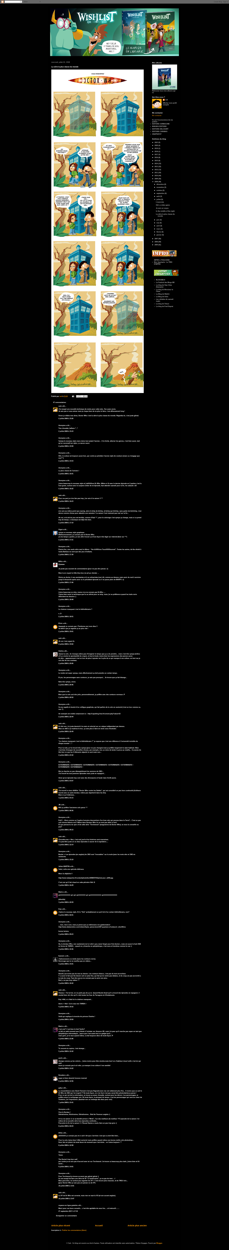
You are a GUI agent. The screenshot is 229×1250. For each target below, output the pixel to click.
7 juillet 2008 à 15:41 (65, 1102)
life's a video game (163, 205)
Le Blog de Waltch (162, 294)
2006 (156, 242)
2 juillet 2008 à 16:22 (65, 488)
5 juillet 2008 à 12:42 (65, 1051)
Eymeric (61, 956)
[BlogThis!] (79, 396)
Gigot (60, 529)
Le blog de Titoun (162, 304)
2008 (156, 182)
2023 (156, 142)
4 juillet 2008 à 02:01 (65, 915)
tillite (60, 1133)
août (158, 196)
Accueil (99, 1225)
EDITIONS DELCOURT (160, 129)
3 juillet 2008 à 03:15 (65, 798)
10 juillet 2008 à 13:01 (66, 1186)
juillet (158, 199)
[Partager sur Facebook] (84, 396)
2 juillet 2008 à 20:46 (65, 685)
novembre (160, 187)
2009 (156, 179)
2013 (156, 166)
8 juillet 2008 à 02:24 (65, 1126)
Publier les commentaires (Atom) (74, 1230)
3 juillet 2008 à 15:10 (65, 859)
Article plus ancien (137, 1225)
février (159, 232)
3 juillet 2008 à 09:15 (65, 830)
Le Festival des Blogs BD (165, 282)
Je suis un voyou (162, 208)
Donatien (61, 1075)
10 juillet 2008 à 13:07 (66, 1198)
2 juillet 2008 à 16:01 (65, 474)
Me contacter (156, 115)
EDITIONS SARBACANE (161, 124)
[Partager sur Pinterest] (86, 396)
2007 (156, 239)
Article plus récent (60, 1225)
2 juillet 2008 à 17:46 (65, 582)
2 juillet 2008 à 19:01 (65, 631)
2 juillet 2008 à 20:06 (65, 663)
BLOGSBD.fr (160, 280)
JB (59, 805)
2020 (156, 145)
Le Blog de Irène (162, 297)
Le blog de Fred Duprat (164, 306)
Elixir (60, 623)
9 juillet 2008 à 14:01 (65, 1166)
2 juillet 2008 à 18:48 (65, 599)
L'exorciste (160, 202)
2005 (156, 245)
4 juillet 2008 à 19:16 (65, 1007)
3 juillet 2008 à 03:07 (65, 781)
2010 (156, 175)
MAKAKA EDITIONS (159, 126)
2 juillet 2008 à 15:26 (65, 418)
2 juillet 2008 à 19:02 (65, 644)
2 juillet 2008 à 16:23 (65, 501)
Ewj (59, 909)
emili (60, 1058)
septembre (160, 193)
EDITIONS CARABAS (159, 131)
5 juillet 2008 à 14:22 (65, 1068)
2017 (156, 154)
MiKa (60, 561)
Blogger (159, 1243)
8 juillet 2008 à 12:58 (65, 1145)
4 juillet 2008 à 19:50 (65, 1019)
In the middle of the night (165, 211)
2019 (156, 148)
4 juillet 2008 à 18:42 (65, 983)
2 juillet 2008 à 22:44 (65, 717)
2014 (156, 163)
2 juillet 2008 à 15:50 (65, 446)
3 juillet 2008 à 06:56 (65, 810)
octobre (159, 190)
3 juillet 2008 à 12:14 (65, 845)
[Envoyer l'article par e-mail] (73, 396)
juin (158, 220)
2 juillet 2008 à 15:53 (65, 461)
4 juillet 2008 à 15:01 (65, 964)
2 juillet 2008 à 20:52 (65, 697)
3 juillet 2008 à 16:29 (65, 885)
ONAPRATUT (156, 134)
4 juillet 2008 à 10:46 (65, 949)
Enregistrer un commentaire (66, 1216)
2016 (156, 157)
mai (158, 223)
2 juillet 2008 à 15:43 (65, 431)
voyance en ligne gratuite (67, 1205)
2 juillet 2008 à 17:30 (65, 554)
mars (158, 229)
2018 (156, 151)
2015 (156, 160)
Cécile (60, 651)
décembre (160, 184)
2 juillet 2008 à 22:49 (65, 731)
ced (59, 406)
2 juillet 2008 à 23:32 (65, 755)
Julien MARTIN (63, 866)
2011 (156, 172)
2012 (156, 170)
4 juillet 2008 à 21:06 (65, 1039)
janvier (159, 235)
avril (158, 226)
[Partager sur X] (82, 396)
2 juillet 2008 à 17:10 (65, 523)
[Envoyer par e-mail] (77, 396)
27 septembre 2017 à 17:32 (68, 1211)
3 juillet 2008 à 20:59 (65, 902)
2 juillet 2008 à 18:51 (65, 616)
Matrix (60, 892)
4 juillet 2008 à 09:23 (65, 934)
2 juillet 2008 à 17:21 (65, 540)
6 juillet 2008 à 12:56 (65, 1081)
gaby (60, 1088)
